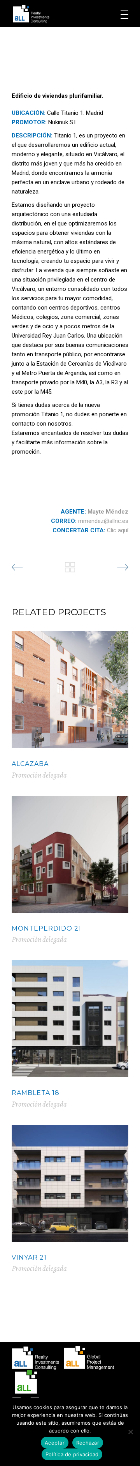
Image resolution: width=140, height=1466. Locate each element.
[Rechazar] (130, 1432)
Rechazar (87, 1443)
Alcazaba (30, 763)
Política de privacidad (72, 1454)
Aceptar (55, 1443)
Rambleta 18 (36, 1092)
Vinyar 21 (29, 1257)
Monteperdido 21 (46, 928)
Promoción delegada (39, 775)
